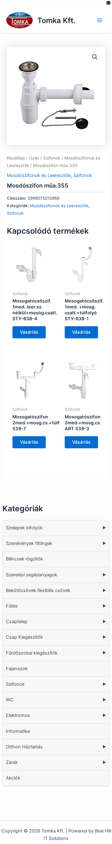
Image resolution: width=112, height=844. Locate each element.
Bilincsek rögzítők (24, 559)
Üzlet (34, 157)
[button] (94, 57)
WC (10, 700)
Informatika (18, 731)
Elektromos (18, 715)
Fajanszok (17, 668)
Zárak (12, 762)
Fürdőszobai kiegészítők (32, 653)
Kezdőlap (16, 157)
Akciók (13, 778)
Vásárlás (29, 332)
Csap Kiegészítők (24, 637)
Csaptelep (16, 621)
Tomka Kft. (56, 20)
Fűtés (12, 606)
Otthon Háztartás (24, 747)
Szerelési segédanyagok (31, 575)
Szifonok (15, 684)
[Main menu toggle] (99, 20)
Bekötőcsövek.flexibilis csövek (38, 590)
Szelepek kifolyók (24, 528)
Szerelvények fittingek (29, 543)
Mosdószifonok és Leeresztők (39, 175)
